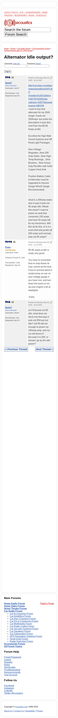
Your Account (10, 675)
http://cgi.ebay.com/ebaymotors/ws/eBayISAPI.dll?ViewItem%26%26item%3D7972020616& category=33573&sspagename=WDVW (40, 95)
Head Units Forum (19, 639)
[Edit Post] (51, 78)
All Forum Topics (13, 646)
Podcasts (41, 15)
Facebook (9, 685)
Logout (7, 659)
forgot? (38, 64)
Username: (12, 64)
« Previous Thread (16, 349)
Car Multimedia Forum (21, 623)
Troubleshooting (12, 670)
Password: (34, 64)
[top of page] (6, 77)
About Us (8, 711)
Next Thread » (44, 349)
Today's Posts (47, 603)
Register (8, 662)
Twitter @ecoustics (13, 693)
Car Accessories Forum (21, 613)
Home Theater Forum (15, 608)
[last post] (9, 77)
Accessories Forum (14, 644)
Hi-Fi (22, 12)
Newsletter (30, 711)
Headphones (20, 15)
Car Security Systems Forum (24, 629)
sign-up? (16, 64)
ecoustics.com (21, 707)
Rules (7, 665)
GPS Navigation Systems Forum (26, 636)
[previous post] (8, 242)
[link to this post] (12, 77)
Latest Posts (11, 12)
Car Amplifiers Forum (20, 616)
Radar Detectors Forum (21, 641)
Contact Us (19, 711)
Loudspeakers (32, 12)
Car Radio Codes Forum (22, 626)
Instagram (9, 688)
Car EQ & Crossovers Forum (24, 621)
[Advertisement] (29, 474)
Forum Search (15, 34)
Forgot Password (12, 657)
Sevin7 (8, 83)
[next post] (8, 77)
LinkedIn (8, 690)
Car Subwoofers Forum (21, 634)
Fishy (8, 247)
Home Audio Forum (14, 603)
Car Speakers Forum (20, 631)
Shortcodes (9, 667)
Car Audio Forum (13, 611)
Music (32, 15)
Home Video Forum (14, 606)
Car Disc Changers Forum (23, 618)
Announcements (12, 672)
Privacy (40, 711)
